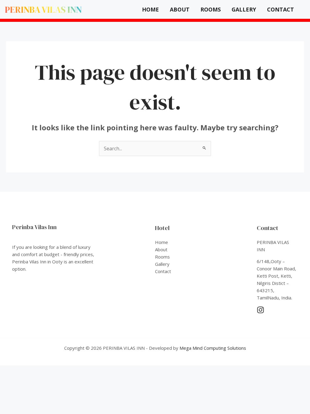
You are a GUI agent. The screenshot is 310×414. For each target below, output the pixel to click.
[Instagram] (260, 310)
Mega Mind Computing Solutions (213, 348)
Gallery (244, 9)
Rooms (210, 9)
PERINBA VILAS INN (43, 9)
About (180, 9)
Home (150, 9)
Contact (280, 9)
